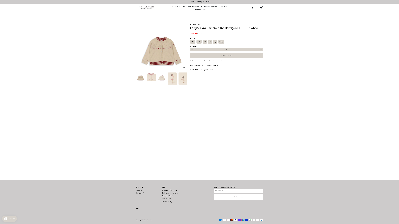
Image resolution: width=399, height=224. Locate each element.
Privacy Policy (167, 199)
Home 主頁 (176, 6)
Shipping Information (169, 190)
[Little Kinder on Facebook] (137, 208)
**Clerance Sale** (199, 10)
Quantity (193, 46)
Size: (193, 39)
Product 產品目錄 (211, 6)
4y (215, 42)
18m (199, 42)
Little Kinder (150, 220)
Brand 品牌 (197, 6)
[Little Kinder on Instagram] (139, 208)
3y (210, 42)
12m (192, 42)
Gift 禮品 (224, 6)
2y (205, 42)
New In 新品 (186, 6)
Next (184, 45)
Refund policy (167, 202)
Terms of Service (168, 196)
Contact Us (140, 193)
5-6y (221, 42)
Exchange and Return (170, 193)
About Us (139, 190)
